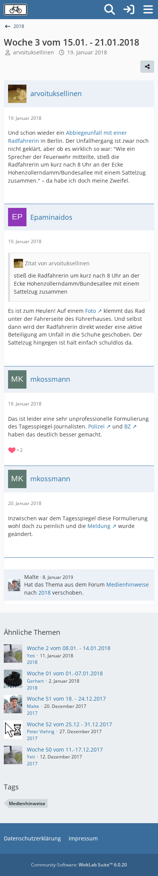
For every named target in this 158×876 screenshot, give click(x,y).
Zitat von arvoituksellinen (57, 263)
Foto (90, 310)
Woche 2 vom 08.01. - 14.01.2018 (68, 648)
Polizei (96, 426)
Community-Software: (79, 864)
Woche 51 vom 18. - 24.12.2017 (66, 698)
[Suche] (109, 9)
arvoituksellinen (33, 52)
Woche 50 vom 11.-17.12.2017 (65, 749)
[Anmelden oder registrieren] (129, 9)
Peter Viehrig (40, 731)
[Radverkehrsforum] (15, 9)
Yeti (31, 655)
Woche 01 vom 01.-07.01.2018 (65, 673)
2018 (44, 592)
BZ (127, 426)
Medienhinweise (127, 584)
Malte (31, 576)
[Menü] (148, 9)
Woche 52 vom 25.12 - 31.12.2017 (69, 724)
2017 (32, 713)
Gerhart (35, 681)
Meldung (98, 526)
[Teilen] (147, 66)
